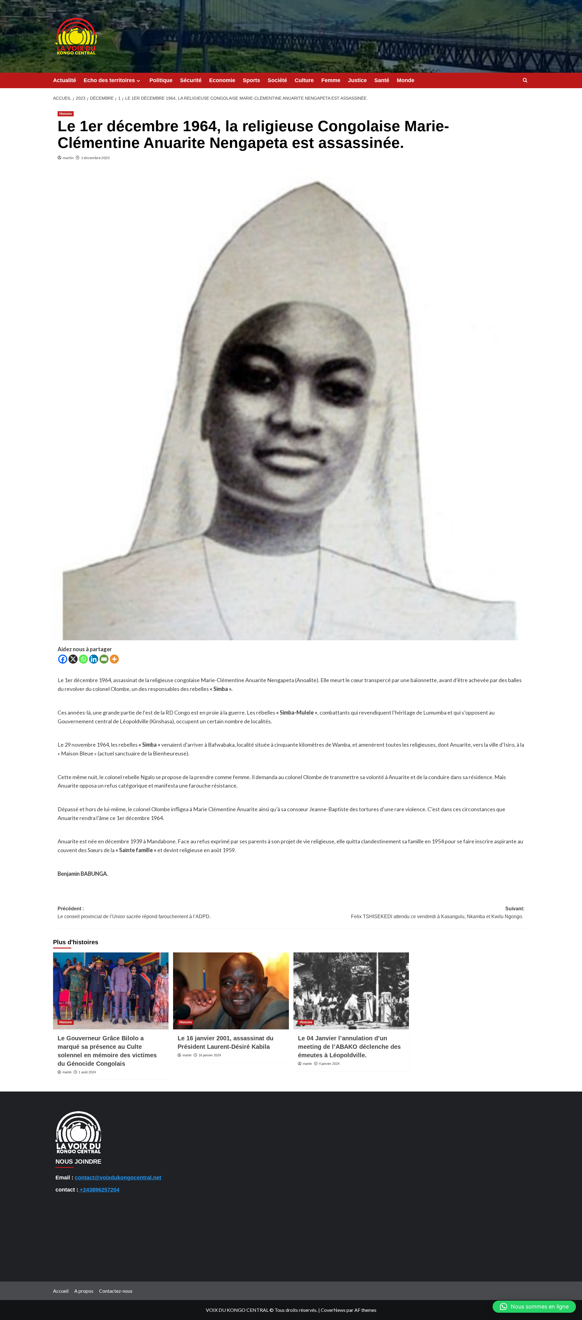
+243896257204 (98, 1190)
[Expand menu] (138, 80)
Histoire (65, 113)
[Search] (525, 80)
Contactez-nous (115, 1291)
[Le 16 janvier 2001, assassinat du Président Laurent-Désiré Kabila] (231, 990)
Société (277, 80)
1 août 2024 (87, 1072)
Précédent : (135, 912)
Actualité (64, 80)
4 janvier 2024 (329, 1063)
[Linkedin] (93, 659)
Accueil (61, 1291)
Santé (381, 80)
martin (68, 157)
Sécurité (191, 80)
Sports (251, 80)
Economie (222, 80)
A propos (83, 1291)
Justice (357, 80)
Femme (330, 80)
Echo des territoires (109, 80)
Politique (160, 80)
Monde (405, 80)
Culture (304, 80)
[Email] (104, 659)
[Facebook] (62, 659)
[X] (73, 659)
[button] (534, 1307)
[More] (114, 659)
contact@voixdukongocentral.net (118, 1178)
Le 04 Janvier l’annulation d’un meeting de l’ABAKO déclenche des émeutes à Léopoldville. (349, 1046)
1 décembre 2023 (95, 157)
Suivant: (437, 912)
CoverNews (333, 1310)
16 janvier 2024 (210, 1055)
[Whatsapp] (83, 659)
